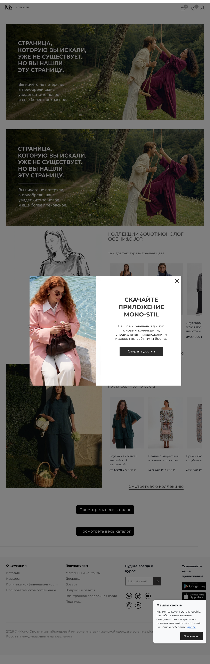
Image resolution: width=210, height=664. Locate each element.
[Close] (176, 280)
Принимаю (192, 636)
